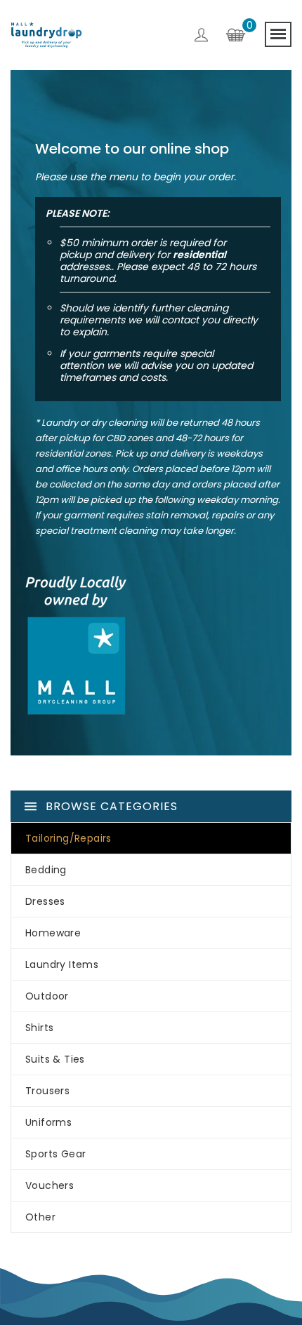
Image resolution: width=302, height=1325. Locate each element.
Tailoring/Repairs (68, 838)
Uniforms (48, 1122)
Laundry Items (61, 964)
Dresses (45, 901)
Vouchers (49, 1185)
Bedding (46, 870)
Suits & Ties (55, 1059)
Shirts (39, 1028)
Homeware (53, 933)
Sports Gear (55, 1154)
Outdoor (47, 996)
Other (40, 1217)
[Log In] (201, 37)
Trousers (47, 1091)
